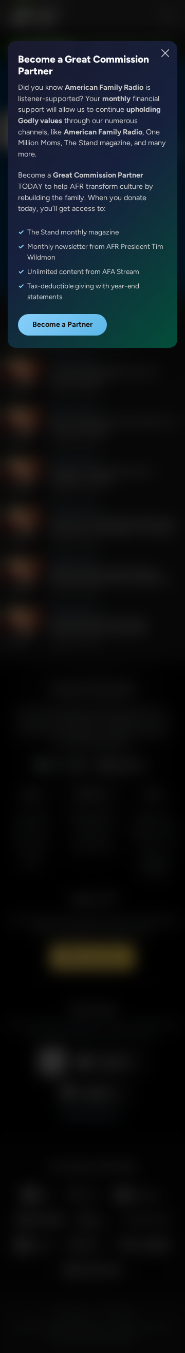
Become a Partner (62, 324)
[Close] (166, 53)
